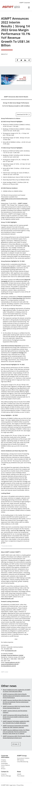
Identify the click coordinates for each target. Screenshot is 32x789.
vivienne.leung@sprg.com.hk (9, 664)
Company (3, 760)
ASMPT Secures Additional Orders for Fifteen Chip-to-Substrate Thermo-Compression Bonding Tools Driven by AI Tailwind (16, 731)
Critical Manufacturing (22, 761)
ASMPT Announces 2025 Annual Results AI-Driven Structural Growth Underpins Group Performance (16, 716)
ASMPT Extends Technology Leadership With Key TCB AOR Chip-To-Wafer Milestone (16, 722)
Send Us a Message (6, 775)
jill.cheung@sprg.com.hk (8, 666)
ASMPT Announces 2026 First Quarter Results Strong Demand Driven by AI (16, 707)
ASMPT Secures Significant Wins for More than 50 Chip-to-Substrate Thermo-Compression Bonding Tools (16, 701)
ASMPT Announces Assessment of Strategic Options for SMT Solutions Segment (16, 726)
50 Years (3, 768)
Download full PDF (22, 114)
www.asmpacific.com (7, 598)
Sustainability (4, 763)
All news (14, 744)
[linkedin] (25, 60)
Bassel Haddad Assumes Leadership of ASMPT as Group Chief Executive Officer (16, 690)
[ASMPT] (8, 7)
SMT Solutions (20, 760)
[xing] (29, 60)
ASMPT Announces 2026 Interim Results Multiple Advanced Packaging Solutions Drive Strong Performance (16, 695)
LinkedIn (19, 774)
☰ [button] (29, 7)
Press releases (20, 775)
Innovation (3, 761)
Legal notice (13, 785)
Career (3, 767)
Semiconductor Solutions (23, 758)
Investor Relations (5, 765)
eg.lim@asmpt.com (10, 650)
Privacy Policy (20, 785)
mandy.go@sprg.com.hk (12, 662)
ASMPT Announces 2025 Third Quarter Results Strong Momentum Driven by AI (16, 737)
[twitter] (21, 60)
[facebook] (17, 60)
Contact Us (3, 774)
